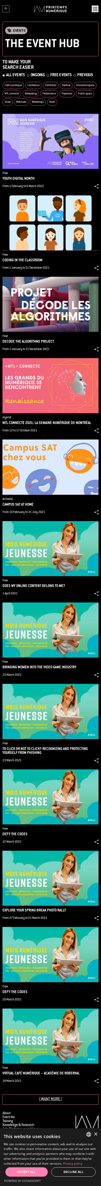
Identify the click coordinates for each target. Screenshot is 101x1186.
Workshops (38, 102)
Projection (67, 93)
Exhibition (50, 85)
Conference (33, 85)
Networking (31, 93)
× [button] (95, 1134)
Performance (49, 93)
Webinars (21, 102)
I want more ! (50, 1099)
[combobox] (88, 1134)
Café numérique (13, 85)
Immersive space (85, 85)
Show (8, 102)
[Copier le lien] (96, 186)
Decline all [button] (73, 1172)
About (6, 1113)
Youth (52, 102)
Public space (85, 93)
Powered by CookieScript (22, 1181)
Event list (8, 1117)
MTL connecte (12, 93)
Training (7, 1121)
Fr (6, 8)
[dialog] (50, 1157)
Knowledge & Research (18, 1125)
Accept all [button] (26, 1172)
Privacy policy (72, 1163)
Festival (66, 85)
